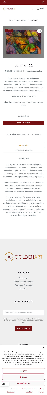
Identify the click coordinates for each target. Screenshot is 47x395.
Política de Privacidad (23, 285)
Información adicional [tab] (23, 150)
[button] (43, 347)
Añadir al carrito (23, 123)
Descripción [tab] (23, 145)
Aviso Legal (23, 278)
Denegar (23, 377)
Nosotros (23, 289)
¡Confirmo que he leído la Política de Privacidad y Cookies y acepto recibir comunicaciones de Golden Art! (23, 320)
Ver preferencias (23, 383)
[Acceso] (4, 2)
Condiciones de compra (23, 282)
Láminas (38, 134)
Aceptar (23, 371)
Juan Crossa (27, 134)
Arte (19, 134)
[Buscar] (43, 2)
